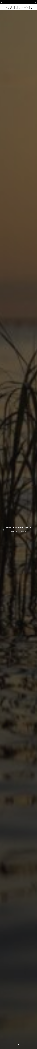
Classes (21, 529)
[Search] (35, 2)
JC (5, 529)
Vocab (12, 531)
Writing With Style (21, 531)
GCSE (26, 529)
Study (31, 529)
